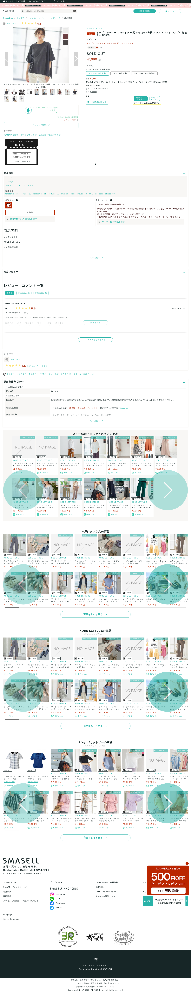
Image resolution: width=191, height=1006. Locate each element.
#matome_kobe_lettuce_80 (102, 194)
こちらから (123, 408)
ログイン (171, 11)
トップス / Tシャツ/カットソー (19, 185)
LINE (58, 899)
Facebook (60, 903)
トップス (9, 182)
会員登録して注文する (140, 98)
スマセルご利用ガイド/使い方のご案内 (20, 901)
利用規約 (100, 887)
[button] (76, 59)
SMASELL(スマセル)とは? (15, 887)
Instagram (61, 894)
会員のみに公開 (9, 782)
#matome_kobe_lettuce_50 (46, 194)
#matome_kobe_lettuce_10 (18, 194)
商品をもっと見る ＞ (95, 614)
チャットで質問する (41, 125)
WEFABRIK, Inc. (98, 990)
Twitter (59, 908)
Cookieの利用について (106, 896)
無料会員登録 (144, 11)
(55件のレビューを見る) (38, 366)
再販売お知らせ (99, 102)
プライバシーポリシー (106, 892)
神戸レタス (12, 24)
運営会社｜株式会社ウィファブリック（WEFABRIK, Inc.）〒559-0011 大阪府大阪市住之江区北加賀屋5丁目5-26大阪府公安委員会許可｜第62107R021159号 (96, 983)
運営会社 (7, 892)
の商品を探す (23, 219)
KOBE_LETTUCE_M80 (22, 154)
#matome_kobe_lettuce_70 (74, 194)
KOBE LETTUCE (95, 28)
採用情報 (7, 896)
